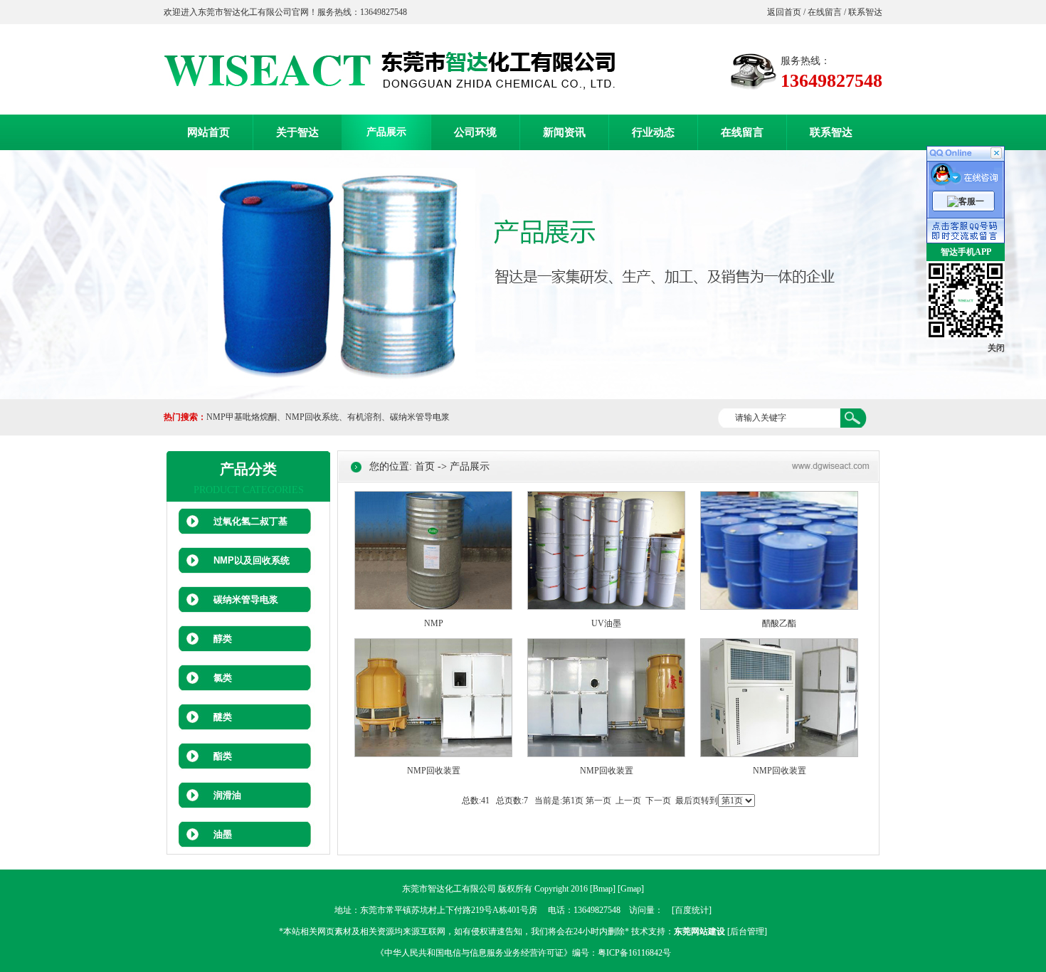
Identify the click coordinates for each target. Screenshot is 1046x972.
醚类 (222, 717)
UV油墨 (606, 623)
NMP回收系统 (312, 417)
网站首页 (208, 132)
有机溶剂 (364, 417)
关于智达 (297, 132)
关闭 (996, 348)
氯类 (222, 677)
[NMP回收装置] (433, 754)
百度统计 (692, 910)
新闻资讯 (564, 132)
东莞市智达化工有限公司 (449, 889)
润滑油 (227, 795)
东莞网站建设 (699, 931)
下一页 (658, 800)
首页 (425, 466)
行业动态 (653, 132)
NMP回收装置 (433, 771)
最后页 (688, 800)
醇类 (222, 638)
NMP (433, 623)
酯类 (222, 756)
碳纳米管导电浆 (420, 417)
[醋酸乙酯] (779, 607)
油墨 (222, 834)
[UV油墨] (606, 607)
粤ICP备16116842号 (634, 953)
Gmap (630, 889)
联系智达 (864, 12)
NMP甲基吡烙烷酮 (241, 417)
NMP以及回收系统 (251, 560)
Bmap (603, 889)
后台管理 (747, 931)
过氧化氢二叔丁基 (250, 521)
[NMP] (433, 607)
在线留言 (824, 12)
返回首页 (785, 12)
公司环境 (475, 132)
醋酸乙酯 (779, 623)
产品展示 (386, 132)
